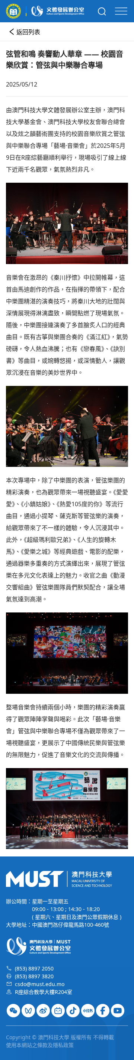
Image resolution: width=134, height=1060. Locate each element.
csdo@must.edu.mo (39, 984)
